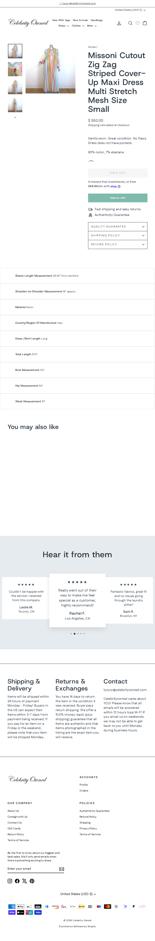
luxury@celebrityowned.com (125, 690)
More (90, 25)
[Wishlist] (137, 23)
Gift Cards (14, 828)
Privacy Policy (88, 828)
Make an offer (117, 199)
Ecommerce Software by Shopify (77, 926)
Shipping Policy (105, 235)
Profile (84, 785)
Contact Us (15, 823)
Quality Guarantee (108, 227)
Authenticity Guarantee (94, 811)
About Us (13, 811)
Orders (84, 791)
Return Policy (104, 244)
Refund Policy (88, 817)
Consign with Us (17, 817)
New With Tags (61, 20)
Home (92, 47)
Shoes (62, 25)
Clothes (76, 25)
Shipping (93, 125)
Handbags (97, 20)
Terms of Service (18, 840)
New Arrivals (80, 20)
